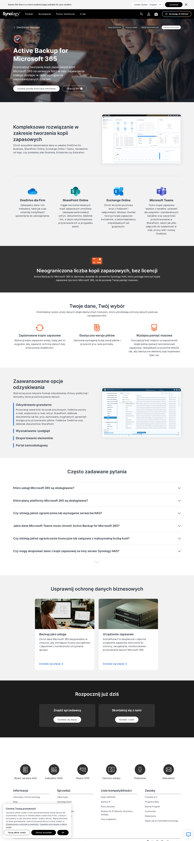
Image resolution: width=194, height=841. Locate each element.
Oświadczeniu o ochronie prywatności (22, 824)
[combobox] (147, 4)
